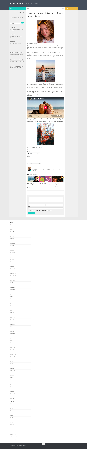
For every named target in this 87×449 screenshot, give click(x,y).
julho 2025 (12, 250)
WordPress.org (13, 439)
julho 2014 (12, 384)
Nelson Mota (39, 163)
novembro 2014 (13, 375)
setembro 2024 (13, 254)
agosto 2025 (13, 247)
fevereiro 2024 (13, 268)
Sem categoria (13, 426)
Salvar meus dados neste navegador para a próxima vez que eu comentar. (41, 210)
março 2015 (13, 368)
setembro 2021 (13, 298)
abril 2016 (12, 340)
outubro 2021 (13, 296)
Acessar (12, 432)
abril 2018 (12, 326)
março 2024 (13, 266)
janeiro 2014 (13, 396)
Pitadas (12, 417)
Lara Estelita (35, 163)
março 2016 (13, 342)
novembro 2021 (13, 294)
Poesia (12, 419)
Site (29, 206)
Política (12, 422)
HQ (11, 410)
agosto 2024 (13, 257)
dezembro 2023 (13, 273)
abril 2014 (12, 389)
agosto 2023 (13, 282)
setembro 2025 (13, 245)
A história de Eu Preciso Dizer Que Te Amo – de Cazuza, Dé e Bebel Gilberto (17, 63)
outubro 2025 (13, 243)
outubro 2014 (13, 377)
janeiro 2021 (13, 308)
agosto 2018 (13, 317)
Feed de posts (13, 434)
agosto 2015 (13, 356)
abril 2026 (12, 229)
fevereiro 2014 (13, 393)
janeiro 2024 (13, 271)
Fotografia (12, 408)
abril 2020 (12, 310)
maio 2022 (12, 287)
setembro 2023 (13, 280)
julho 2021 (12, 303)
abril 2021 (12, 305)
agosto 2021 (13, 301)
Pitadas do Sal (16, 3)
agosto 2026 (13, 224)
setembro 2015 (13, 354)
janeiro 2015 (13, 370)
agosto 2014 (13, 382)
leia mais (12, 54)
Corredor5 (31, 163)
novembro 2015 (13, 349)
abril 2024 (12, 264)
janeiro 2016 (13, 347)
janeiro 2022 (13, 291)
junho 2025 (13, 252)
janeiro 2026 (13, 236)
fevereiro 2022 (13, 289)
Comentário (30, 196)
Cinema (12, 403)
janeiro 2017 (13, 335)
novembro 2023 (13, 275)
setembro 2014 (13, 379)
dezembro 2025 (13, 238)
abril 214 (12, 398)
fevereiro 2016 (13, 345)
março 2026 (13, 231)
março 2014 (13, 391)
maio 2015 (12, 363)
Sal (11, 51)
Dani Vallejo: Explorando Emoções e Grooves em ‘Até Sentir (44, 185)
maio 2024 (12, 261)
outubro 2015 (13, 352)
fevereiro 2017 (13, 333)
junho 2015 (13, 361)
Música (28, 8)
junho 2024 (13, 259)
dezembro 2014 (13, 372)
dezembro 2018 (13, 312)
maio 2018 (12, 324)
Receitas (12, 424)
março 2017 (13, 331)
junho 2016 (13, 338)
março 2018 (13, 328)
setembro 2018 (13, 315)
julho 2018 (12, 319)
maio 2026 (12, 227)
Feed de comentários (14, 436)
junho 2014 (13, 386)
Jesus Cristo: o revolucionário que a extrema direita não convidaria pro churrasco (17, 67)
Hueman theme (22, 446)
